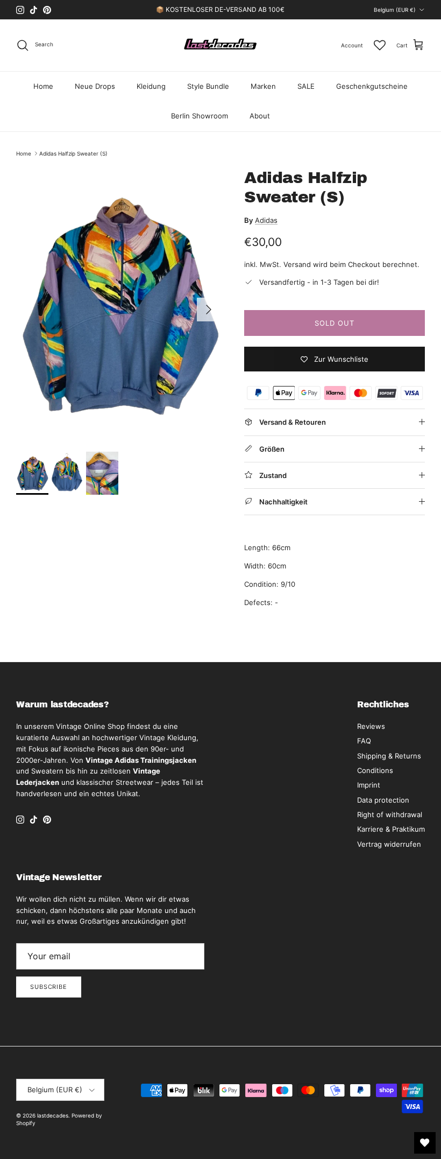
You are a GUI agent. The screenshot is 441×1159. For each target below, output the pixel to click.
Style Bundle (208, 86)
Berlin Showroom (199, 115)
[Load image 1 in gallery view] (118, 304)
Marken (263, 86)
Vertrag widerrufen (389, 844)
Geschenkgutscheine (372, 86)
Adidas (266, 220)
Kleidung (151, 86)
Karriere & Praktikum (391, 829)
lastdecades (52, 1115)
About (260, 115)
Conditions (375, 770)
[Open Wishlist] (425, 1143)
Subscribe (48, 987)
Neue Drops (95, 86)
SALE (306, 86)
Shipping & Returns (389, 755)
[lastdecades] (220, 45)
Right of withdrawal (389, 814)
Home (43, 86)
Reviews (371, 726)
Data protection (383, 800)
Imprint (368, 785)
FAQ (364, 740)
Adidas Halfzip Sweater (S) (73, 153)
